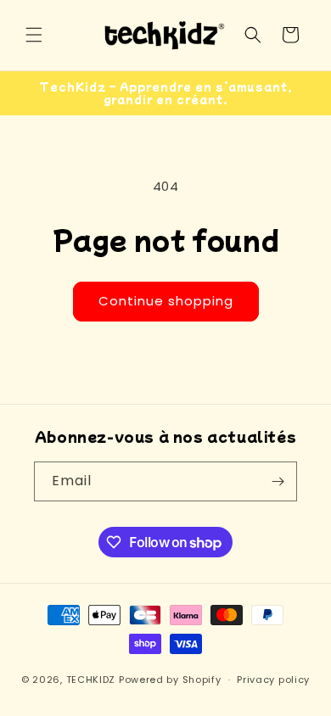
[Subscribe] (277, 481)
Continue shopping (165, 301)
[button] (34, 34)
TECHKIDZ (91, 679)
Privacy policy (273, 679)
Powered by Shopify (170, 679)
